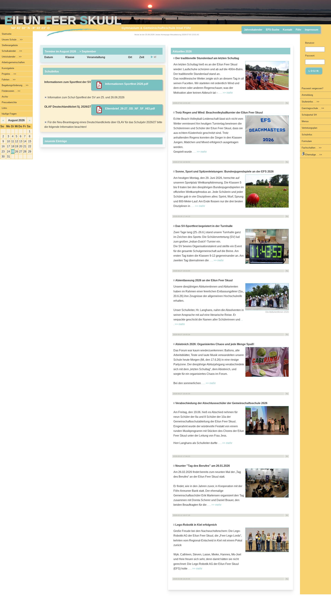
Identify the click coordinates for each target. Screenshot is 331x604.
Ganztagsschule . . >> (313, 108)
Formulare (307, 141)
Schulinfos (307, 134)
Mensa (305, 121)
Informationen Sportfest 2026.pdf (126, 83)
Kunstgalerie (8, 68)
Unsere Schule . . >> (12, 39)
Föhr (298, 29)
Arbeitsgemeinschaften (13, 62)
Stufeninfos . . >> (310, 101)
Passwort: (310, 55)
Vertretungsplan (309, 128)
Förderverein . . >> (11, 91)
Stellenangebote (10, 45)
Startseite (6, 34)
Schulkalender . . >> (12, 51)
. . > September (86, 51)
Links (4, 108)
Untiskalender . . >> (12, 56)
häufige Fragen (9, 113)
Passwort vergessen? (312, 88)
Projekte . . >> (9, 74)
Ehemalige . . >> (313, 154)
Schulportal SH (309, 114)
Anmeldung (307, 95)
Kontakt (287, 29)
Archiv (5, 96)
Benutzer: (310, 43)
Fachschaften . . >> (312, 147)
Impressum (311, 29)
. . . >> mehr (226, 92)
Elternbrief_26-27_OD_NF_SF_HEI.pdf (130, 108)
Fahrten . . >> (9, 79)
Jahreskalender (253, 29)
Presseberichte (9, 102)
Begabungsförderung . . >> (15, 85)
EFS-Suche (272, 29)
